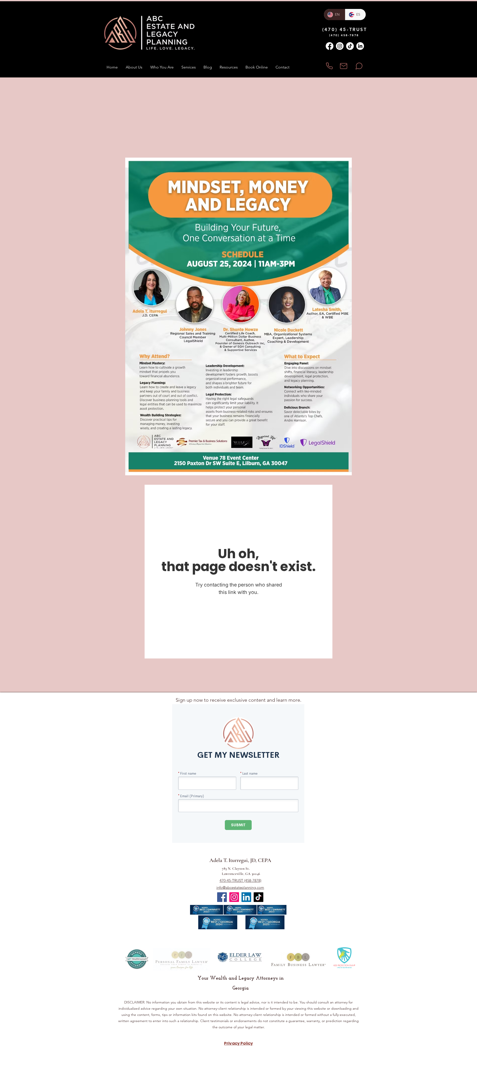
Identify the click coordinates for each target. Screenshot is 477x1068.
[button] (188, 67)
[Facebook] (329, 46)
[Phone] (329, 66)
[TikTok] (350, 46)
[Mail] (343, 66)
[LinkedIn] (360, 46)
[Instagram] (340, 46)
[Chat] (358, 66)
